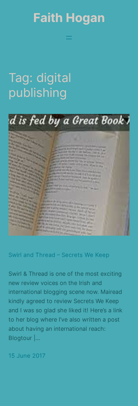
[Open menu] (69, 37)
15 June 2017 (26, 355)
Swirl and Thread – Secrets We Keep (58, 255)
